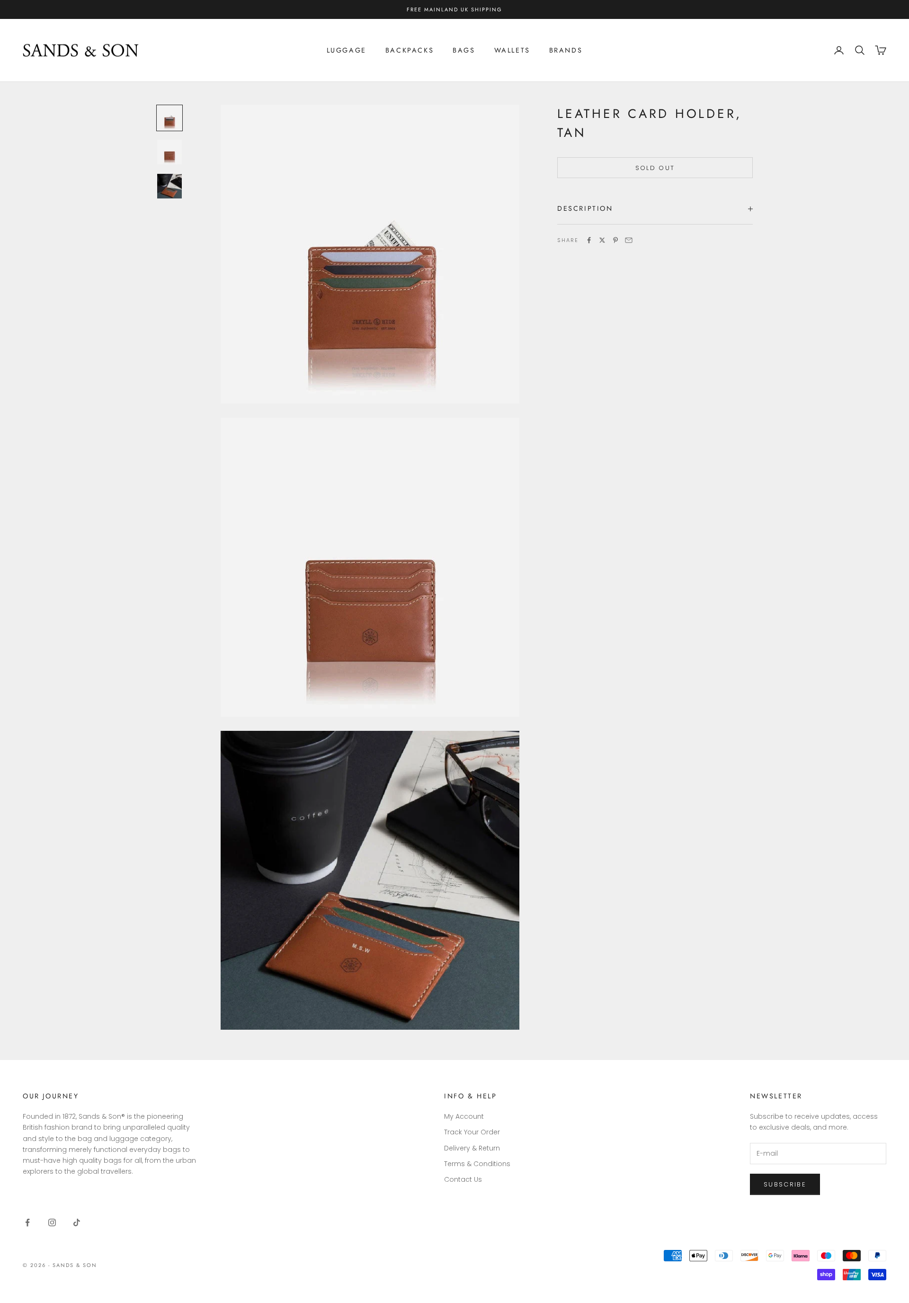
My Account (464, 1116)
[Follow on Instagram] (52, 1222)
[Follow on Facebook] (27, 1222)
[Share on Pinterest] (615, 240)
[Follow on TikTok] (76, 1222)
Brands (566, 50)
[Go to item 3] (169, 186)
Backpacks (409, 50)
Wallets (512, 50)
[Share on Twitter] (602, 240)
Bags (464, 50)
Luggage (346, 50)
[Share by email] (629, 240)
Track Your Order (472, 1132)
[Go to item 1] (169, 118)
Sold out (655, 167)
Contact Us (463, 1179)
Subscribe (785, 1184)
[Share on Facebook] (589, 240)
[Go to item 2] (169, 152)
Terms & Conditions (477, 1163)
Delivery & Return (472, 1148)
